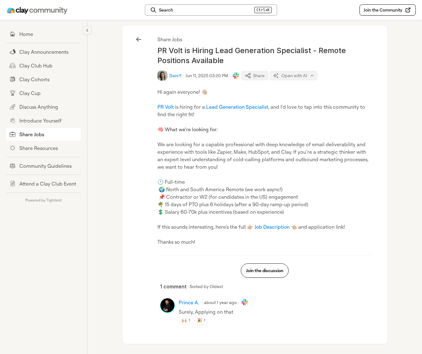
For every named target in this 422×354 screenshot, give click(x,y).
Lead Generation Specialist (237, 107)
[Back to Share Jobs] (138, 39)
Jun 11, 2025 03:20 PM (207, 75)
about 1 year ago (220, 302)
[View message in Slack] (235, 75)
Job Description (272, 227)
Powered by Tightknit (43, 200)
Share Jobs (169, 39)
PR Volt (165, 107)
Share (259, 75)
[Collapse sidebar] (87, 30)
